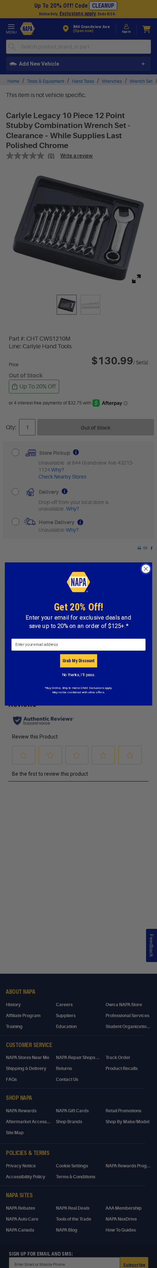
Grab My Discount (78, 660)
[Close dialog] (146, 569)
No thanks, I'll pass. (78, 674)
